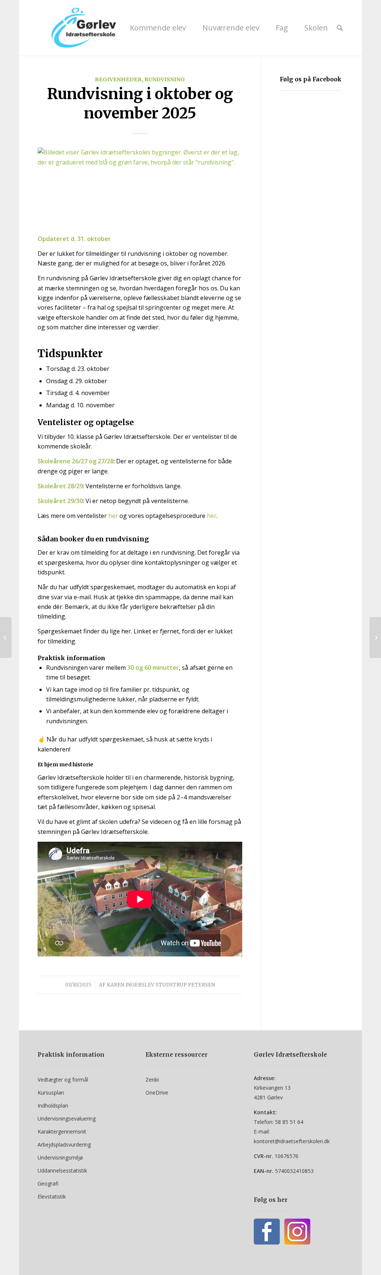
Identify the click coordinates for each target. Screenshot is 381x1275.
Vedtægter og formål (63, 1079)
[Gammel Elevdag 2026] (375, 637)
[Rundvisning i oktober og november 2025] (140, 186)
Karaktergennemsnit (62, 1131)
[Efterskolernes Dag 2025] (6, 637)
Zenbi (152, 1079)
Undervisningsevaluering (67, 1118)
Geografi (48, 1183)
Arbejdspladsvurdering (64, 1144)
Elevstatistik (52, 1196)
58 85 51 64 (289, 1121)
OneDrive (156, 1092)
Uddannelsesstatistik (62, 1170)
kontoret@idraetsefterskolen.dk (292, 1141)
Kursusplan (51, 1092)
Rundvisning (164, 79)
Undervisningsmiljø (60, 1157)
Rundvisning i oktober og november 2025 (140, 104)
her (113, 516)
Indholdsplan (53, 1105)
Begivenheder (118, 79)
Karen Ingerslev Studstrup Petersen (161, 985)
